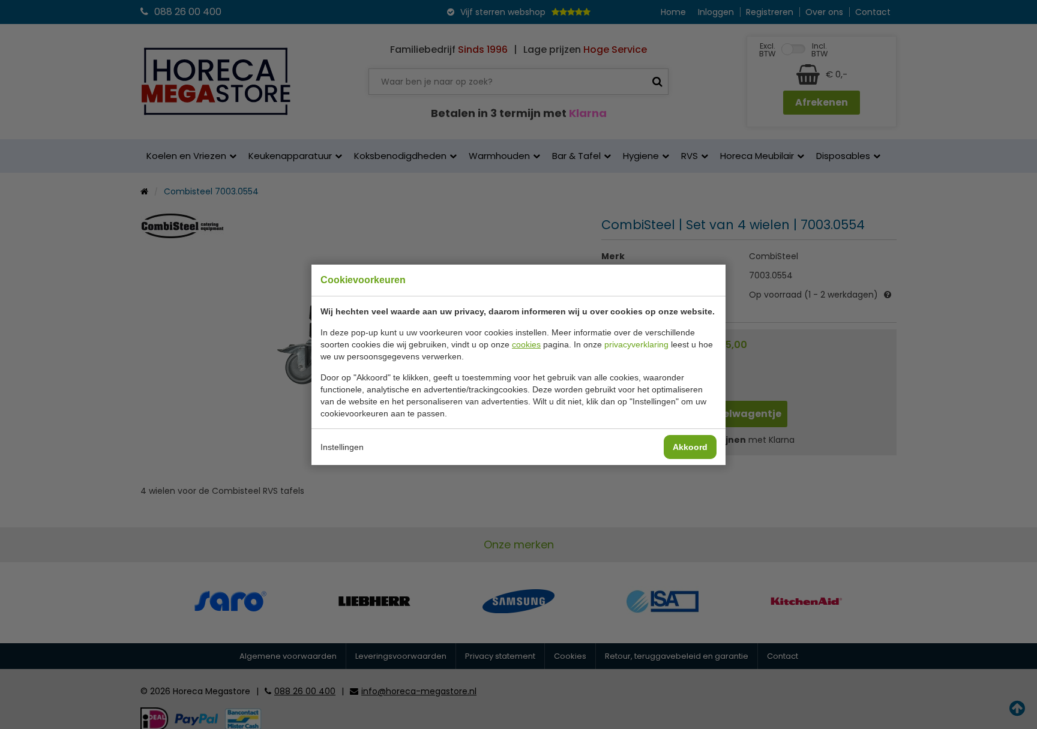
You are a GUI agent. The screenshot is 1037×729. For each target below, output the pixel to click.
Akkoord (690, 447)
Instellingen (342, 447)
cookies (526, 344)
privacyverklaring (636, 344)
